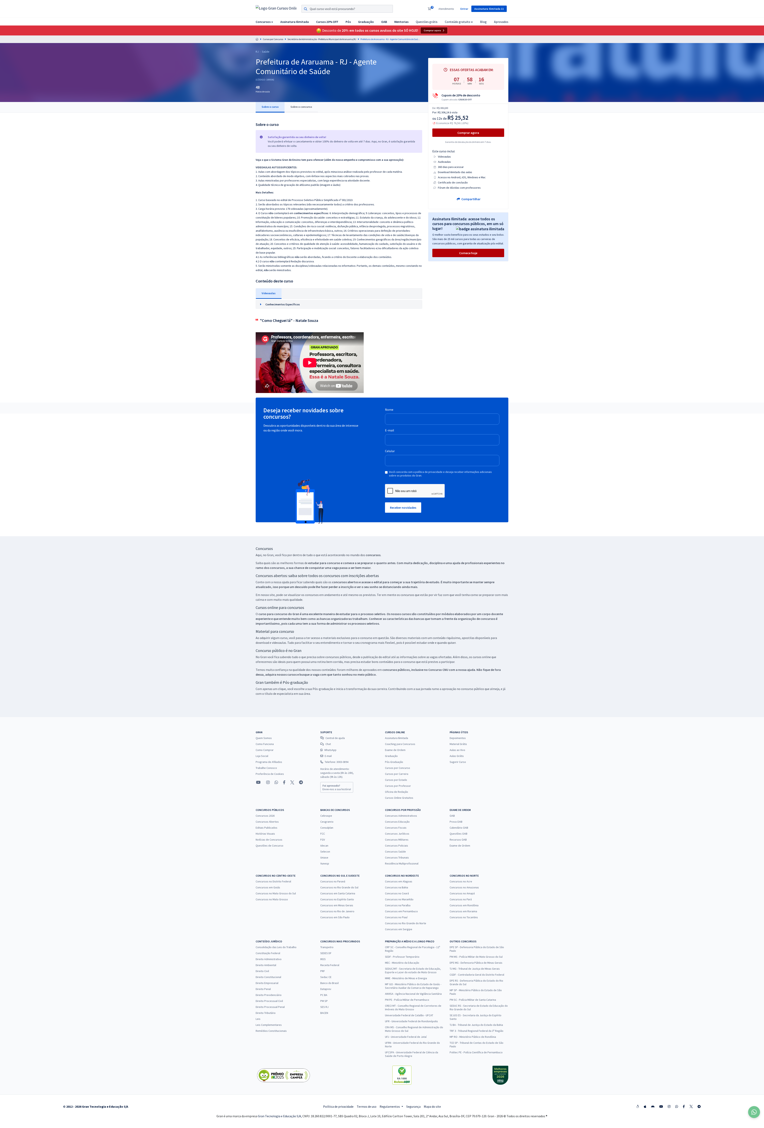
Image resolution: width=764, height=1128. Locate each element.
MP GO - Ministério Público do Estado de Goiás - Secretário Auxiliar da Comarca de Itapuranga (413, 986)
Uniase (324, 857)
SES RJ (324, 1007)
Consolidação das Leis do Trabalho (276, 947)
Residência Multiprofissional (401, 863)
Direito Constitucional (268, 977)
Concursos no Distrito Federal (273, 881)
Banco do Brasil (329, 983)
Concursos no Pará (461, 899)
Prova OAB (456, 821)
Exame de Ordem (395, 750)
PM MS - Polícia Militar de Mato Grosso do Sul (476, 956)
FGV (322, 839)
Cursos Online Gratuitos (399, 798)
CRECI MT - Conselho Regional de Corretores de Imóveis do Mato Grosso (413, 1007)
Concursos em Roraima (463, 911)
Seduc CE (325, 977)
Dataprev (325, 989)
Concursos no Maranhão (399, 899)
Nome (389, 410)
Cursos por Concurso (273, 39)
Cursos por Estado (396, 780)
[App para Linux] (637, 1106)
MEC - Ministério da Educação (402, 962)
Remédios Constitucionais (271, 1031)
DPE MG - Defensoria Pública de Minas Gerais (476, 962)
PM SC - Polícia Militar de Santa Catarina (473, 1000)
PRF (322, 971)
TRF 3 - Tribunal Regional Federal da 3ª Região (476, 1031)
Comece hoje (468, 253)
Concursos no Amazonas (464, 887)
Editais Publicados (266, 827)
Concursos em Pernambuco (401, 911)
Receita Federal (329, 965)
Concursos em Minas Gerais (336, 905)
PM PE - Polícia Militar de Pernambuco (407, 1000)
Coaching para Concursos (400, 744)
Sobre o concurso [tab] (301, 107)
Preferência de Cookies (270, 774)
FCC (322, 833)
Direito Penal (263, 989)
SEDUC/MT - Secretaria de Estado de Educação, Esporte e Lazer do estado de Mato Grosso (413, 970)
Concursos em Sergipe (398, 929)
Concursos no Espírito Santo (337, 899)
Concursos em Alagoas (398, 881)
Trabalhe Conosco (266, 768)
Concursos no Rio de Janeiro (337, 911)
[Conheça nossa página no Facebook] (284, 782)
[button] (264, 21)
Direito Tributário (266, 1013)
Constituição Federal (268, 953)
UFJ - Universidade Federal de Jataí (406, 1037)
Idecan (324, 845)
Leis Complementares (269, 1025)
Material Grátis (458, 744)
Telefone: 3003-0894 (336, 762)
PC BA (323, 995)
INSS (323, 959)
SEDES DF (325, 953)
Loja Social (262, 756)
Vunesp (324, 863)
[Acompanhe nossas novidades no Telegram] (301, 782)
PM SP (324, 1001)
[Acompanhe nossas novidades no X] (292, 782)
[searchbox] (347, 9)
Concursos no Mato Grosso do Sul (276, 893)
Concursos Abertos (267, 821)
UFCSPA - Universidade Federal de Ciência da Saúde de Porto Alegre (411, 1054)
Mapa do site (432, 1106)
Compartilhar (470, 199)
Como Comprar (265, 750)
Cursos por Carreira (396, 774)
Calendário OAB (459, 827)
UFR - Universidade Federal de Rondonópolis (411, 1021)
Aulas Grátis (457, 756)
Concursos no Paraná (332, 881)
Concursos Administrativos (401, 815)
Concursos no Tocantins (464, 917)
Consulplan (326, 827)
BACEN (324, 1013)
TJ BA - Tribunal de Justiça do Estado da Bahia (476, 1025)
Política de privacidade (338, 1106)
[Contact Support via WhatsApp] (754, 1112)
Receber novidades (403, 508)
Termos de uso (366, 1106)
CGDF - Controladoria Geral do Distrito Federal (477, 974)
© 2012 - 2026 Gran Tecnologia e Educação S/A (95, 1106)
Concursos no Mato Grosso (272, 899)
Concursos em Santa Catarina (337, 893)
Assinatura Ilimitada (396, 738)
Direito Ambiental (266, 965)
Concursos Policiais (396, 845)
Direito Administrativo (269, 959)
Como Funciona (265, 744)
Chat (328, 744)
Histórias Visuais (265, 833)
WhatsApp (330, 750)
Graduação (391, 756)
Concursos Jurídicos (397, 833)
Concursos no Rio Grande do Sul (339, 887)
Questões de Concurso (269, 845)
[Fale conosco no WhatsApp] (276, 782)
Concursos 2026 (265, 815)
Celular (390, 451)
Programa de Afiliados (269, 762)
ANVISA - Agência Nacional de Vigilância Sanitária (413, 994)
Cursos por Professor (398, 786)
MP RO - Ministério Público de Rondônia (473, 1037)
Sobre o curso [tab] (270, 107)
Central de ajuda (335, 738)
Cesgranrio (326, 821)
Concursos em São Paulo (335, 917)
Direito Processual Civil (269, 1001)
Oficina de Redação (396, 792)
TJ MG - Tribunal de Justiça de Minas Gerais (475, 968)
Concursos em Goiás (268, 887)
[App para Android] (653, 1106)
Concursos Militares (396, 839)
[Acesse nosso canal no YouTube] (258, 782)
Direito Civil (262, 971)
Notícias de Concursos (269, 839)
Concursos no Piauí (396, 917)
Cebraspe (326, 815)
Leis (258, 1019)
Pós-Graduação (394, 762)
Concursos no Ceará (397, 893)
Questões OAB (458, 833)
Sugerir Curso (458, 762)
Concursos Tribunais (397, 857)
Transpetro (326, 947)
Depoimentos (458, 738)
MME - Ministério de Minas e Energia (406, 978)
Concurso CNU (438, 670)
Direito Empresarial (267, 983)
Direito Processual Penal (270, 1007)
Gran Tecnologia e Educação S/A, (280, 1116)
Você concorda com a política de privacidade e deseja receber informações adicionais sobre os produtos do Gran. (440, 473)
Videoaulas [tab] (269, 293)
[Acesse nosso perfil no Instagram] (267, 782)
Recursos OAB (458, 839)
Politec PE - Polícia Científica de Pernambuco (476, 1052)
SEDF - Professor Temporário (402, 956)
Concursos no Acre (461, 881)
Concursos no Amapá (462, 893)
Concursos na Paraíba (397, 905)
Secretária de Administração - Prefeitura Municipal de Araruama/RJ (321, 39)
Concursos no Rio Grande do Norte (405, 923)
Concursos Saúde (395, 851)
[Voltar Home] (257, 39)
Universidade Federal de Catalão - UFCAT (409, 1015)
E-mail (389, 430)
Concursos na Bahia (396, 887)
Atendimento (446, 9)
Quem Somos (264, 738)
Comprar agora (432, 30)
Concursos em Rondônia (464, 905)
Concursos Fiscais (395, 827)
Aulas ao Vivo (457, 750)
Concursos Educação (397, 821)
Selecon (325, 851)
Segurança (413, 1106)
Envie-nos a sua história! (337, 787)
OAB (452, 815)
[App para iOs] (645, 1106)
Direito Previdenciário (269, 995)
